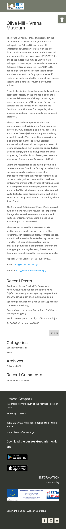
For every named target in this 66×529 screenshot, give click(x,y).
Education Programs (17, 347)
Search (54, 333)
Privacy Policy (52, 482)
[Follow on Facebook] (44, 520)
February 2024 (14, 366)
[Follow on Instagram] (50, 520)
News (9, 352)
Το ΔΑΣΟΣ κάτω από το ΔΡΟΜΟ (23, 323)
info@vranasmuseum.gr (26, 264)
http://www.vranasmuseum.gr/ (31, 270)
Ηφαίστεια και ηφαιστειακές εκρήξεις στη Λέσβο (32, 318)
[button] (62, 19)
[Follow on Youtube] (56, 520)
